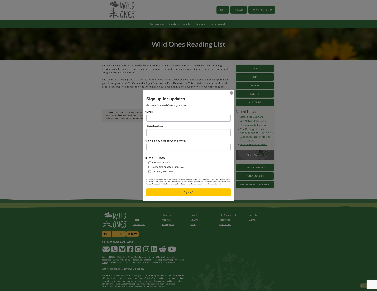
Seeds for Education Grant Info (168, 167)
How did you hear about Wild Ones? (166, 141)
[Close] (231, 93)
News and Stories (161, 162)
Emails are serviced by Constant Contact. (206, 184)
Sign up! (188, 192)
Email (149, 112)
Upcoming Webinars (162, 171)
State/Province (154, 126)
